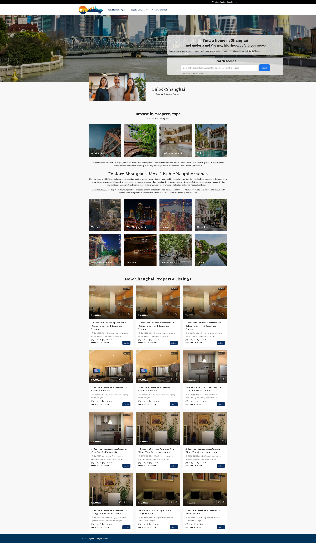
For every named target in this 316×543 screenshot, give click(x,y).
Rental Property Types (116, 9)
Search (264, 67)
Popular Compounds (159, 9)
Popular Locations (138, 9)
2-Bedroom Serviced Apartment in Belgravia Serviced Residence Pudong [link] (156, 325)
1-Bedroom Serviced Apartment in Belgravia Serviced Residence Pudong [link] (109, 325)
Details (126, 343)
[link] (111, 302)
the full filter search (192, 73)
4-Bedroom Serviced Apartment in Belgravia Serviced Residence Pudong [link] (203, 325)
